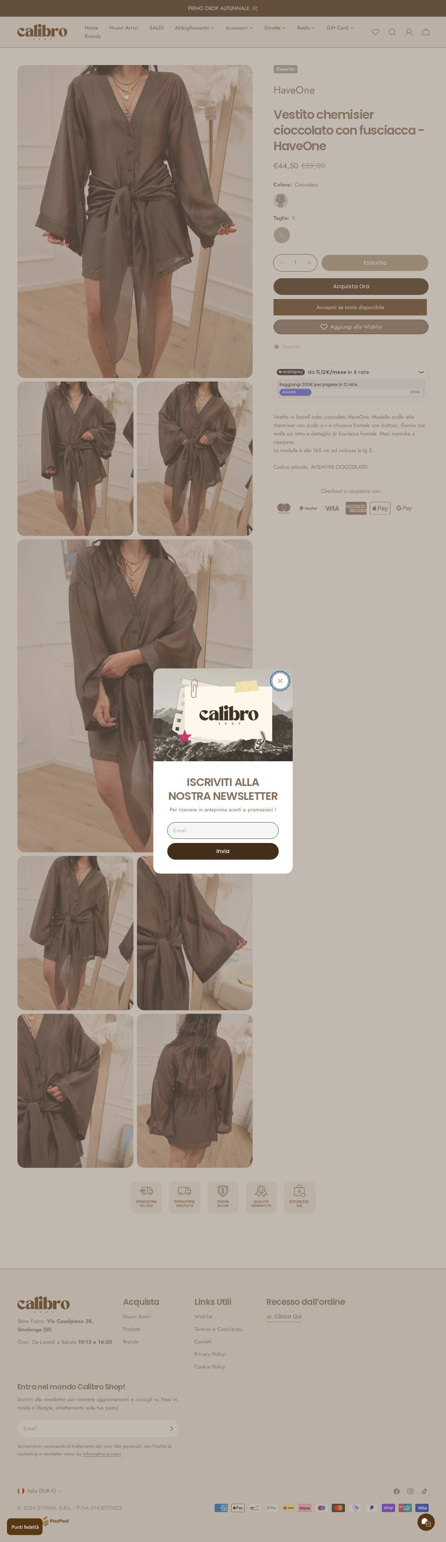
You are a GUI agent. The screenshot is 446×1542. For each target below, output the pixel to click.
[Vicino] (280, 681)
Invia (223, 851)
